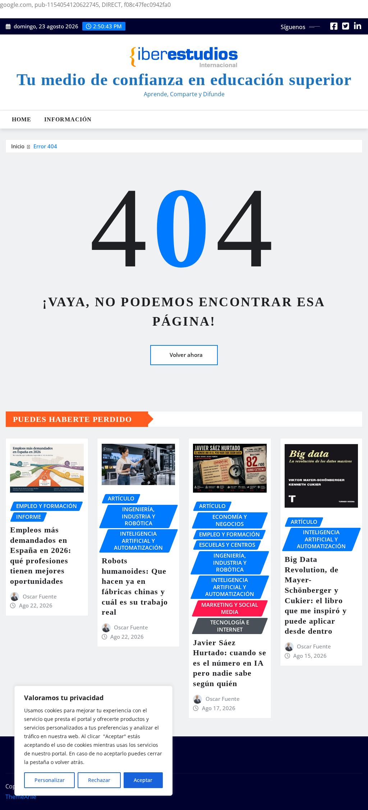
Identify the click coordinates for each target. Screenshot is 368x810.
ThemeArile (20, 797)
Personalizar (49, 780)
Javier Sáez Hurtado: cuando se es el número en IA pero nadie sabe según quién (229, 663)
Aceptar (143, 780)
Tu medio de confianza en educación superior (184, 79)
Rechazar (99, 780)
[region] (93, 741)
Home (21, 119)
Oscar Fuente (40, 596)
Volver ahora (186, 354)
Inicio (17, 146)
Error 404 (45, 146)
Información (68, 119)
